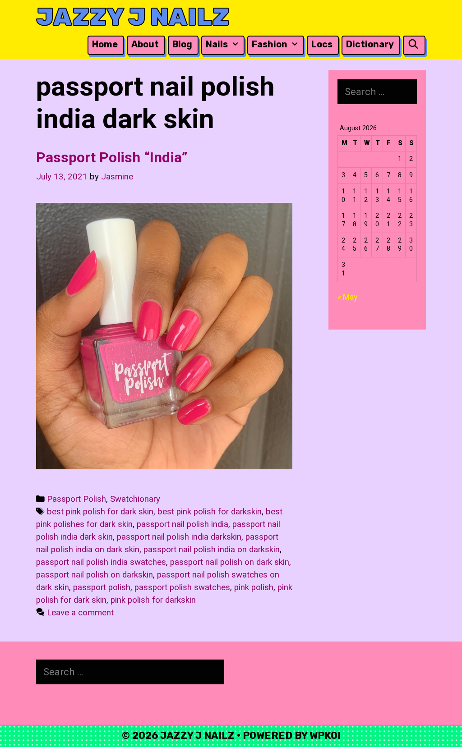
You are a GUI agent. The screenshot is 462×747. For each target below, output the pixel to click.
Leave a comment (80, 613)
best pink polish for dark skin (100, 512)
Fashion (269, 44)
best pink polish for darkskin (209, 512)
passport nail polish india (182, 524)
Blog (182, 44)
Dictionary (370, 44)
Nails (217, 44)
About (145, 44)
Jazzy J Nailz (132, 17)
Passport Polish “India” (112, 157)
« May (347, 297)
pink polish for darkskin (153, 600)
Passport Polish (76, 499)
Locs (322, 44)
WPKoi (325, 735)
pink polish (253, 587)
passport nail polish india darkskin (179, 537)
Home (105, 44)
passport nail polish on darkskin (94, 575)
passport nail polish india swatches (101, 562)
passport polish (101, 587)
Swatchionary (135, 499)
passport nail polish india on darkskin (211, 550)
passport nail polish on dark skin (229, 562)
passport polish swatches (182, 587)
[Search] (413, 44)
